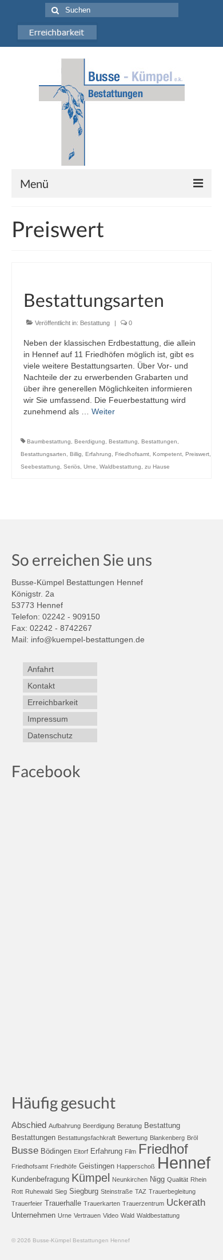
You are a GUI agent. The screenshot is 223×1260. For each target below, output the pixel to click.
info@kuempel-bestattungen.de (88, 639)
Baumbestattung (49, 441)
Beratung (129, 1125)
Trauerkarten (101, 1203)
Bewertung (133, 1137)
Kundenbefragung (40, 1179)
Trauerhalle (63, 1203)
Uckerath (185, 1202)
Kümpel (90, 1177)
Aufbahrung (65, 1125)
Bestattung (95, 322)
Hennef (183, 1162)
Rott (17, 1191)
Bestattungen (159, 441)
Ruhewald (39, 1191)
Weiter (103, 411)
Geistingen (96, 1166)
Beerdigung (89, 441)
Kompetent (167, 454)
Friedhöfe (63, 1166)
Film (130, 1151)
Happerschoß (136, 1166)
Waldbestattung (120, 466)
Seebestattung (40, 466)
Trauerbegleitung (172, 1191)
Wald (127, 1215)
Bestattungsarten (43, 454)
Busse (24, 1150)
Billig (76, 454)
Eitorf (81, 1151)
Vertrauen (87, 1215)
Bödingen (56, 1151)
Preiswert (197, 454)
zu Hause (157, 466)
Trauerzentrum (143, 1203)
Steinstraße (117, 1191)
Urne (89, 466)
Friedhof (163, 1149)
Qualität (177, 1179)
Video (110, 1215)
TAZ (140, 1191)
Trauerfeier (26, 1203)
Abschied (28, 1125)
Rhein (198, 1179)
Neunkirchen (130, 1179)
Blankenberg (167, 1137)
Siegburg (83, 1191)
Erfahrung (98, 454)
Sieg (61, 1191)
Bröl (192, 1137)
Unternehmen (33, 1215)
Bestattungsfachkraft (87, 1137)
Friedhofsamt (132, 454)
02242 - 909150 (71, 616)
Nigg (157, 1179)
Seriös (71, 466)
